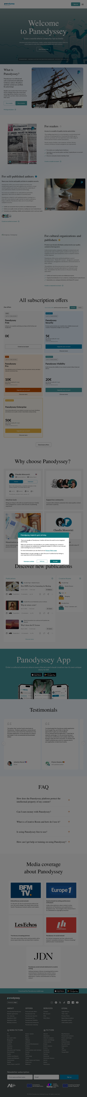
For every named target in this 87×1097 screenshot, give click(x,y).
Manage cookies (29, 561)
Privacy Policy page (51, 550)
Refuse (42, 561)
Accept (55, 561)
